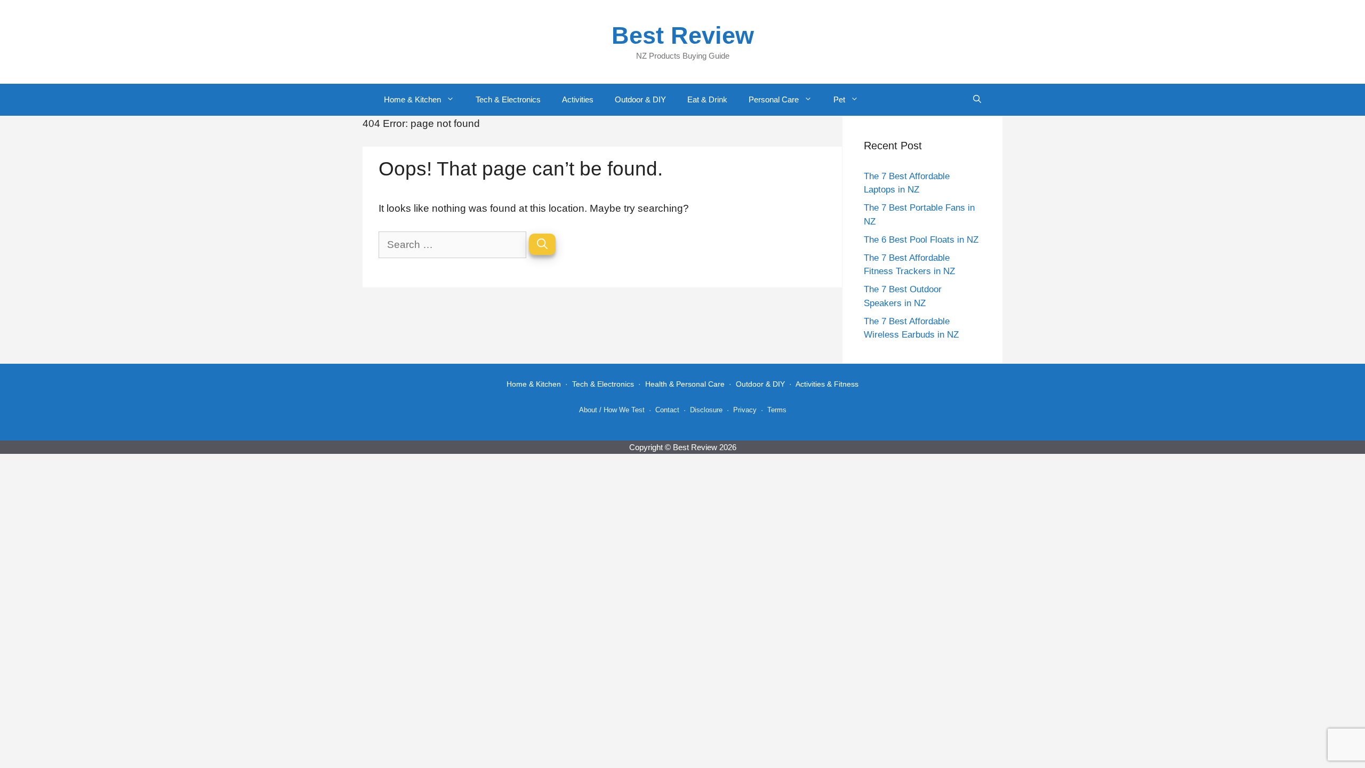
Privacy (745, 410)
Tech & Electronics (508, 99)
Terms (776, 410)
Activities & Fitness (827, 384)
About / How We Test (612, 410)
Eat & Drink (707, 99)
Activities (577, 99)
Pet (839, 99)
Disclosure (706, 410)
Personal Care (774, 99)
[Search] (542, 244)
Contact (667, 410)
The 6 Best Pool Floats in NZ (921, 240)
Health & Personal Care (685, 384)
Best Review (683, 35)
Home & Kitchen (412, 99)
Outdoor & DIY (640, 99)
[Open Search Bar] (977, 100)
